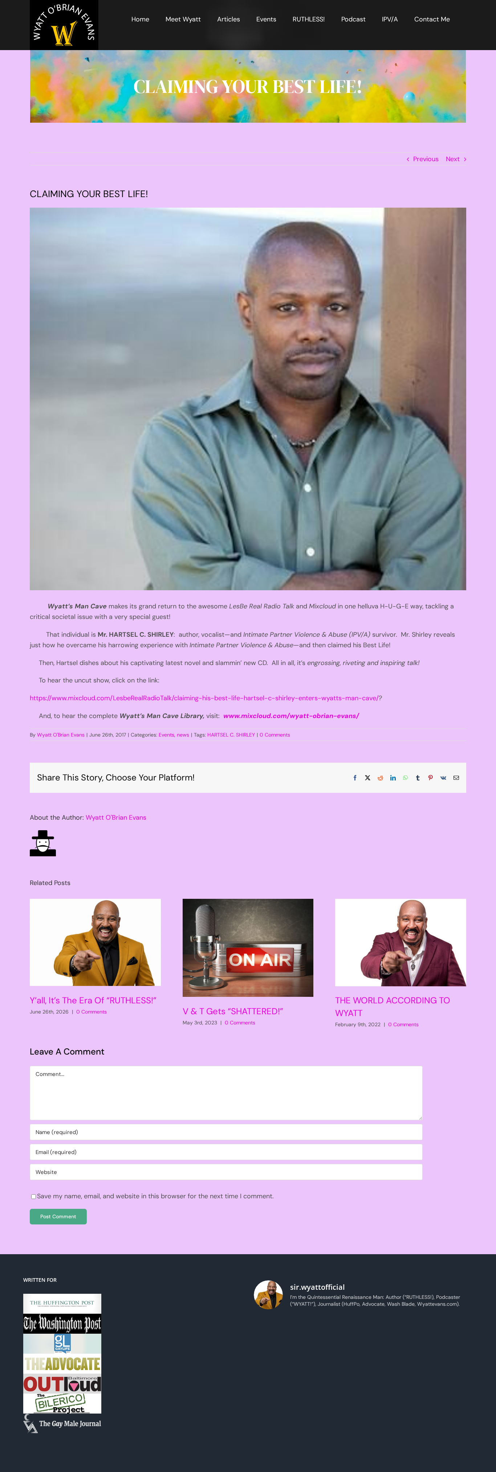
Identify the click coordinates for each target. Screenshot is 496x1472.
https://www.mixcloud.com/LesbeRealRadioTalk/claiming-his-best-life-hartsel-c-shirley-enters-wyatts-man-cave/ (204, 698)
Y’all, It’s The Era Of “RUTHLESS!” (93, 1000)
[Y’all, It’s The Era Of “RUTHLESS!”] (95, 942)
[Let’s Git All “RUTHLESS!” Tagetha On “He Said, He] (391, 1332)
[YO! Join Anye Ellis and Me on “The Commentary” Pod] (391, 1365)
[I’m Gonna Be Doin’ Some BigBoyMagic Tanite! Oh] (280, 1365)
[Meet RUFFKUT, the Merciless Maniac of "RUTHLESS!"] (280, 1431)
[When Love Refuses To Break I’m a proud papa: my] (447, 1332)
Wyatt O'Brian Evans (61, 734)
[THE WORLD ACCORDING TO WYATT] (400, 942)
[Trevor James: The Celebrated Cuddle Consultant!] (391, 1431)
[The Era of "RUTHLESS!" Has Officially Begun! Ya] (280, 1398)
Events (166, 734)
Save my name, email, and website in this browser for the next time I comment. (155, 1196)
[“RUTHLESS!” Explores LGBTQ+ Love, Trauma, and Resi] (335, 1365)
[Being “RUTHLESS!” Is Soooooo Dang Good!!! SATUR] (447, 1398)
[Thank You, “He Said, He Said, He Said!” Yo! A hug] (280, 1332)
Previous (426, 159)
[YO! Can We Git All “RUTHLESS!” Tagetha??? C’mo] (335, 1431)
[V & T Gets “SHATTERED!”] (248, 948)
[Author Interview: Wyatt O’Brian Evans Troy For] (335, 1332)
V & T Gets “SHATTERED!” (233, 1011)
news (183, 734)
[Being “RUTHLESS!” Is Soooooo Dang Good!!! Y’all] (391, 1398)
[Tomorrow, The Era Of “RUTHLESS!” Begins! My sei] (335, 1398)
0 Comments (275, 734)
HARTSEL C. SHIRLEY (231, 734)
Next (453, 159)
